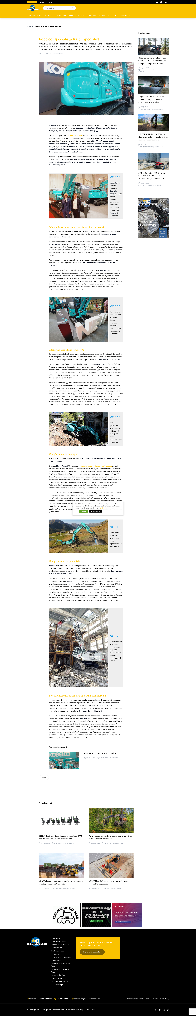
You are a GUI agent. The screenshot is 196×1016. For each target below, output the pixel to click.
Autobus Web (56, 948)
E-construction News (35, 15)
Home (29, 26)
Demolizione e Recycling (155, 146)
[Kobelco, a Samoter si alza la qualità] (64, 760)
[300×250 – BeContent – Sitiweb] (127, 915)
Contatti (50, 2)
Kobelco (44, 777)
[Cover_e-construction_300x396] (153, 218)
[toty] (66, 915)
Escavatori (49, 15)
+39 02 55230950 (62, 999)
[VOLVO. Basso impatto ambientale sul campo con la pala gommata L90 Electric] (61, 865)
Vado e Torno (56, 938)
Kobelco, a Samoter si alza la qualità (100, 753)
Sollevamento (92, 15)
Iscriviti (32, 2)
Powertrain (55, 954)
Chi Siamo (43, 2)
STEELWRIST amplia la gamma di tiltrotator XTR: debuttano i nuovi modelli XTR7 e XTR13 (60, 837)
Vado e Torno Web (58, 941)
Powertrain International (61, 957)
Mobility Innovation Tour (61, 981)
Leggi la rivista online (92, 952)
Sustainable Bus (57, 951)
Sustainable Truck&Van (60, 944)
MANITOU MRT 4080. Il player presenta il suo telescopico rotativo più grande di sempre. (151, 176)
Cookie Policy (144, 999)
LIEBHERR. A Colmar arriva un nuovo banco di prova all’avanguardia (109, 882)
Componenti (57, 843)
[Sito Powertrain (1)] (96, 915)
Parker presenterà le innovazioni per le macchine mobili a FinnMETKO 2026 (110, 837)
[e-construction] (33, 8)
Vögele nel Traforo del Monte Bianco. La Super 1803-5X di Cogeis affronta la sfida (151, 99)
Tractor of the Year (58, 978)
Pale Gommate (61, 15)
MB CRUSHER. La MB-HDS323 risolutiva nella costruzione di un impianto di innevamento (153, 137)
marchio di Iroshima (74, 135)
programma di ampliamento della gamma (96, 466)
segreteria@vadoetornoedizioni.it (88, 999)
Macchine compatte (76, 15)
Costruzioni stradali (146, 109)
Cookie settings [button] (95, 511)
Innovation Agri (57, 984)
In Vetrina (152, 148)
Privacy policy (132, 999)
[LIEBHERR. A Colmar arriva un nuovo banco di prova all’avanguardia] (111, 865)
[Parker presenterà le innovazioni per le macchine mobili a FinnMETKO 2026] (111, 820)
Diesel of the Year (58, 975)
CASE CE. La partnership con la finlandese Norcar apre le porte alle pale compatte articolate (152, 61)
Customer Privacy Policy (160, 999)
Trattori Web (56, 960)
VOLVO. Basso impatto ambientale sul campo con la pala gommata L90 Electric (61, 882)
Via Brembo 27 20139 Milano (40, 999)
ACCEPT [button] (83, 511)
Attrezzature (104, 15)
